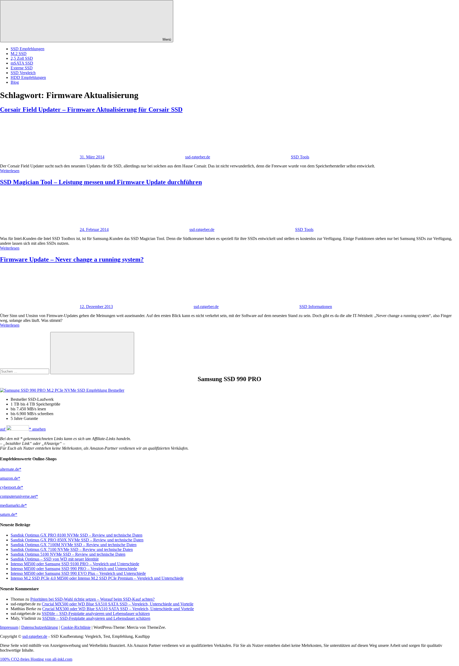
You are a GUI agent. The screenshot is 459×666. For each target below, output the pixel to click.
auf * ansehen (23, 429)
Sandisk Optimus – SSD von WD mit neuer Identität (55, 559)
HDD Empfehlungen (28, 77)
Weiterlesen (9, 170)
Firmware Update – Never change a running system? (72, 259)
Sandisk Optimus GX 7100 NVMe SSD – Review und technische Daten (72, 549)
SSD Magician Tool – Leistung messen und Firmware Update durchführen (101, 182)
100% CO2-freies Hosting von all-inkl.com (36, 659)
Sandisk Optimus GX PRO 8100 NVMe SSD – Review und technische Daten (76, 535)
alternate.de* (10, 469)
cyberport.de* (11, 487)
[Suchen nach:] (25, 371)
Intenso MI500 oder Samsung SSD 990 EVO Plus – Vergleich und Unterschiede (78, 573)
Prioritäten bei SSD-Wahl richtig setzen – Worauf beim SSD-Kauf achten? (92, 599)
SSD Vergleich (23, 72)
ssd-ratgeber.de (197, 157)
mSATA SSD (22, 63)
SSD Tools (300, 157)
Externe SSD (22, 68)
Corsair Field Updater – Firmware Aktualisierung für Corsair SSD (91, 109)
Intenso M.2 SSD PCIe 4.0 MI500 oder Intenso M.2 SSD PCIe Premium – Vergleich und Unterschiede (97, 578)
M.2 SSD (19, 53)
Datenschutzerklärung (39, 627)
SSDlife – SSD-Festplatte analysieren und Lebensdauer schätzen (96, 613)
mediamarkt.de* (13, 505)
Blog (15, 82)
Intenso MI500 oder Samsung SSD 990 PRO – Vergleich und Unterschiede (74, 568)
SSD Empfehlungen (27, 49)
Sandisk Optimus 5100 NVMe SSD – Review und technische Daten (68, 554)
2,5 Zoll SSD (22, 58)
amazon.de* (10, 478)
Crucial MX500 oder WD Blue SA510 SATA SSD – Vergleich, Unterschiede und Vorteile (117, 604)
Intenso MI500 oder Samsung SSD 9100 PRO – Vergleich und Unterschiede (75, 564)
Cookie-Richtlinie (76, 627)
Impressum (9, 627)
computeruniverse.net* (19, 496)
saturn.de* (8, 514)
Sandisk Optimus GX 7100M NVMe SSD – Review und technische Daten (74, 544)
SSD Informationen (315, 306)
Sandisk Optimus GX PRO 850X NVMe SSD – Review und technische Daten (77, 540)
